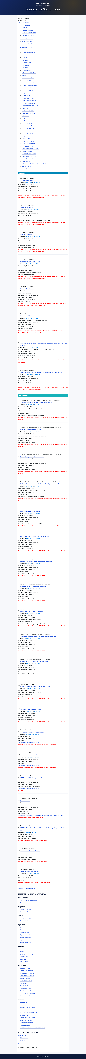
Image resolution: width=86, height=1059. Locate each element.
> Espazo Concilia (27, 123)
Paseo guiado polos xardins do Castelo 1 (32, 429)
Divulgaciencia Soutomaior (27, 993)
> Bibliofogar (25, 65)
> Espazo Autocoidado (28, 126)
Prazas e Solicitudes (27, 44)
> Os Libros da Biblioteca (29, 72)
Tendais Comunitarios (26, 991)
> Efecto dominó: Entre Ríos (29, 88)
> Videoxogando (26, 70)
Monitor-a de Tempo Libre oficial (30, 261)
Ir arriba (20, 1044)
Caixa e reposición (25, 316)
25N (21, 930)
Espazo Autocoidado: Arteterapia (30, 511)
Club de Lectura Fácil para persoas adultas (33, 586)
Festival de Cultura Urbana (27, 1017)
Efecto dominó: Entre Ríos (27, 975)
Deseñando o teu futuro (26, 1020)
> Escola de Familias (27, 80)
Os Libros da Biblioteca (26, 954)
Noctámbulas (23, 1002)
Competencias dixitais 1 (27, 180)
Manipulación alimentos (27, 289)
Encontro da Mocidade (26, 1022)
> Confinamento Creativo (29, 100)
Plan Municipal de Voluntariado (28, 900)
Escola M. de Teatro (25, 1005)
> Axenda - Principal (27, 30)
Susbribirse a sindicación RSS (26, 888)
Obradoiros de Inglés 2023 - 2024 (30, 709)
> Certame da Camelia (28, 55)
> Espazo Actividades (28, 133)
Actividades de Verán (26, 912)
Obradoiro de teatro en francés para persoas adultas (36, 561)
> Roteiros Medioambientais (29, 85)
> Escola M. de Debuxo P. (29, 143)
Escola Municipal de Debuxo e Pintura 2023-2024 (35, 686)
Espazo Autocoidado (26, 935)
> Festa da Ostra (26, 62)
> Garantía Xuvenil (27, 151)
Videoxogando (24, 961)
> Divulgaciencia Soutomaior (30, 105)
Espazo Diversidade (25, 937)
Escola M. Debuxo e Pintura (27, 1007)
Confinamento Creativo (26, 988)
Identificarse (23, 1040)
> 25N (23, 121)
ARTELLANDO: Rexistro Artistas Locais (32, 755)
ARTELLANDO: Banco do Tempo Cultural (32, 732)
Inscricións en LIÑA (27, 41)
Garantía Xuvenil (24, 1015)
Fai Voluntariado (25, 800)
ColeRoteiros (23, 983)
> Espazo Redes (26, 131)
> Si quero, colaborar (27, 90)
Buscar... (20, 20)
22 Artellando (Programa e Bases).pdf (29, 742)
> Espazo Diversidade (28, 128)
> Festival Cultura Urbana (29, 153)
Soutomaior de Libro (25, 996)
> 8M (23, 118)
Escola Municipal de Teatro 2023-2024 (31, 611)
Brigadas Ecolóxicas (25, 986)
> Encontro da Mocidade (29, 159)
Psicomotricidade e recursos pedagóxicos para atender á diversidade (41, 372)
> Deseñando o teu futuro (29, 156)
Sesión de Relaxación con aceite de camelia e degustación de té (39, 484)
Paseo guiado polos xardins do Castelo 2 (32, 457)
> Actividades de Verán (28, 113)
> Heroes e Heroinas (27, 161)
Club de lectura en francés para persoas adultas (34, 661)
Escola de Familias (25, 968)
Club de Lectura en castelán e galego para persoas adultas (38, 636)
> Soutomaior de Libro (28, 77)
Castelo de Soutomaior (26, 918)
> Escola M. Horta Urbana (29, 83)
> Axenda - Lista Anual (28, 35)
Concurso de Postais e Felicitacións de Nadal (32, 1027)
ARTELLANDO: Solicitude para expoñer (31, 778)
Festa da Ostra (24, 956)
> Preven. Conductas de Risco (30, 148)
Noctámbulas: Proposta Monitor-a (30, 851)
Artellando (23, 949)
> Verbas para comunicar (29, 146)
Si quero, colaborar (25, 978)
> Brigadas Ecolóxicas (28, 98)
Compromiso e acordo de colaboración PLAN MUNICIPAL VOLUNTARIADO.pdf (40, 815)
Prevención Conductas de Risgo (29, 1012)
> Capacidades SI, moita (28, 93)
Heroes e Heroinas (25, 1025)
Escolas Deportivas (25, 909)
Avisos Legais (24, 1038)
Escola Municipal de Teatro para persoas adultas (34, 536)
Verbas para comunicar (26, 1010)
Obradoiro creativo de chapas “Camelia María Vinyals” (36, 402)
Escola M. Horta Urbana (26, 970)
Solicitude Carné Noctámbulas (29, 871)
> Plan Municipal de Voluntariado (31, 169)
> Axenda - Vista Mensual (29, 32)
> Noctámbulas (26, 138)
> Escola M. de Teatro (28, 141)
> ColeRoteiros (26, 95)
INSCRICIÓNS (22, 1035)
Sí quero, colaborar (25, 903)
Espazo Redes (24, 940)
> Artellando (25, 60)
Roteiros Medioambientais (27, 973)
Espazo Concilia (24, 932)
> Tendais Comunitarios (28, 103)
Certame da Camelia (25, 921)
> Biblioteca (25, 67)
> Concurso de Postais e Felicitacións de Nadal (35, 164)
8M (21, 927)
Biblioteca (22, 951)
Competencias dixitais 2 (27, 207)
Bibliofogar (23, 959)
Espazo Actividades (25, 942)
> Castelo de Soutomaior (28, 52)
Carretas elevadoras (26, 234)
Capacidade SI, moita (26, 980)
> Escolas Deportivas (28, 110)
